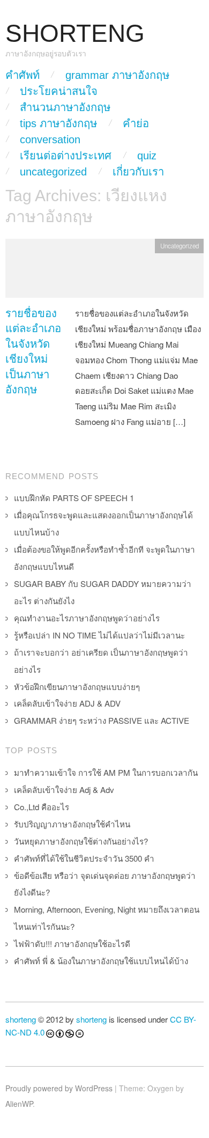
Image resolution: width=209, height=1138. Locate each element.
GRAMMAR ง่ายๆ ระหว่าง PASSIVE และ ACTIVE (101, 720)
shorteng (20, 1019)
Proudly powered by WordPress (59, 1088)
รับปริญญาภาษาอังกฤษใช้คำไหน (72, 823)
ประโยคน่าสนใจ (59, 91)
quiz (146, 155)
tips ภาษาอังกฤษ (58, 123)
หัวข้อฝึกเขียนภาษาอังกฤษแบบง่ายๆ (77, 686)
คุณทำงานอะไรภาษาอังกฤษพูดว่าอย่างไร (87, 617)
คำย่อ (136, 123)
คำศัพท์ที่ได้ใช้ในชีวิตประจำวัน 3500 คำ (84, 858)
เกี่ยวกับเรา (138, 171)
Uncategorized (53, 171)
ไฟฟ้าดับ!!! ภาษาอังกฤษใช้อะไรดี (72, 943)
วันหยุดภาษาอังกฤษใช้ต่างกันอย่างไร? (81, 841)
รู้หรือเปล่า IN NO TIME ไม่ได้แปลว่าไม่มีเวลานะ (99, 635)
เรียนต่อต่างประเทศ (65, 155)
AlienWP (19, 1103)
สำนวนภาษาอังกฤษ (65, 107)
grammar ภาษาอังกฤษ (117, 75)
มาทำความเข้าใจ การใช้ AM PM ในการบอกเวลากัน (106, 772)
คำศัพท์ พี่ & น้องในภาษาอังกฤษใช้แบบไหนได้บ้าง (101, 960)
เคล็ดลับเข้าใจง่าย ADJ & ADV (67, 703)
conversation (50, 139)
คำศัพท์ (22, 75)
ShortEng (75, 33)
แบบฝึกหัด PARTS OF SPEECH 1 (74, 497)
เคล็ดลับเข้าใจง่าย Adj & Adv (64, 789)
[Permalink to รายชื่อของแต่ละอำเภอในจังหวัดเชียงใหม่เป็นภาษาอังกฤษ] (104, 270)
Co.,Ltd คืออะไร (41, 806)
